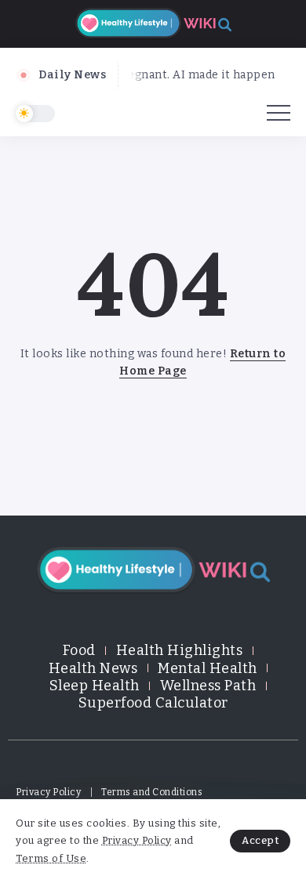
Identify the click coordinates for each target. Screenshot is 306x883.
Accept (260, 840)
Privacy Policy (137, 840)
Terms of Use (51, 858)
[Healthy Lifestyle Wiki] (153, 23)
